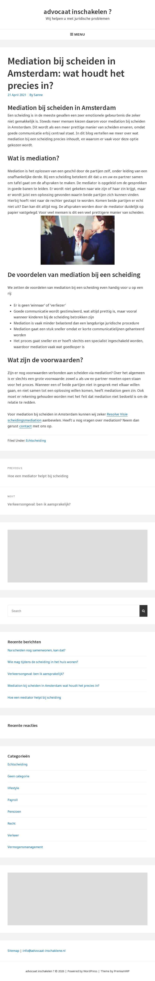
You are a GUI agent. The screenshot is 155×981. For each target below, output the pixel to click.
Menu (79, 34)
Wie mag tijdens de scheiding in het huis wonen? (43, 662)
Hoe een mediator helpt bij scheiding (34, 697)
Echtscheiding (36, 440)
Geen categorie (18, 776)
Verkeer (13, 835)
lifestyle (13, 788)
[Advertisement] (77, 556)
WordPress (90, 971)
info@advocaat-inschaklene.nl (44, 951)
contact (25, 426)
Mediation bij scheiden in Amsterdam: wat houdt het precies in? (53, 686)
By (36, 95)
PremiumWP (121, 971)
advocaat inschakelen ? (77, 11)
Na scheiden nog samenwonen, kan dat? (36, 650)
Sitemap (13, 951)
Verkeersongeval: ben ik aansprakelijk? (36, 674)
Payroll (13, 800)
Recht (12, 823)
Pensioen (14, 811)
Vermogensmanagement (25, 847)
